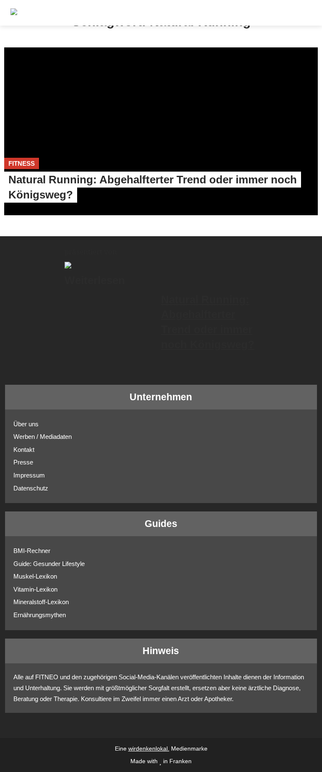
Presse (23, 462)
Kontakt (23, 449)
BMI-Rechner (31, 550)
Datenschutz (30, 488)
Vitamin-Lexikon (35, 589)
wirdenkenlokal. (148, 749)
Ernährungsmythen (39, 614)
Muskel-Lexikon (35, 576)
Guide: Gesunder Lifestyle (49, 563)
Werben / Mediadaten (42, 436)
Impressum (29, 475)
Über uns (26, 424)
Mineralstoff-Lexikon (41, 601)
